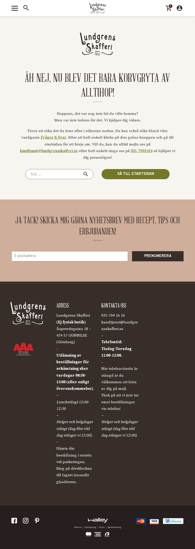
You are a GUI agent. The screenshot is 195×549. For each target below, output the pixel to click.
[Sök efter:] (59, 174)
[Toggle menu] (14, 8)
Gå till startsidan (135, 174)
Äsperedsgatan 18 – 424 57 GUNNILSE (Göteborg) (73, 335)
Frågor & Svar (53, 137)
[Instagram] (26, 522)
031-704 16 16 (113, 315)
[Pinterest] (38, 522)
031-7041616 (142, 151)
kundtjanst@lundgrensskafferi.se (49, 151)
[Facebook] (15, 522)
